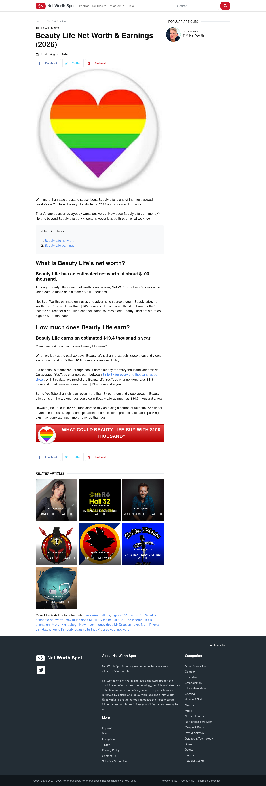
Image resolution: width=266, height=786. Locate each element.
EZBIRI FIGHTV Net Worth (56, 557)
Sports (189, 749)
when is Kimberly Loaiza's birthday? (75, 629)
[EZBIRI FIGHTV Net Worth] (56, 544)
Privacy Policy (110, 750)
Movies (189, 705)
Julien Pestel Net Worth (143, 514)
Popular (84, 6)
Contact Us (109, 756)
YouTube (98, 6)
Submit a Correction (114, 761)
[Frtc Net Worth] (56, 588)
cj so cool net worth (117, 629)
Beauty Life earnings (59, 245)
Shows (189, 744)
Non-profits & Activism (198, 721)
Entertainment (193, 683)
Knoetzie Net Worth (56, 514)
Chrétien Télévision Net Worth (143, 556)
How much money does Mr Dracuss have (109, 624)
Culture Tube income (128, 619)
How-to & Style (194, 699)
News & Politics (194, 716)
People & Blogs (194, 727)
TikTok (131, 6)
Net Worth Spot (60, 5)
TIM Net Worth (193, 35)
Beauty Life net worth (60, 240)
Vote (105, 733)
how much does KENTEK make (88, 619)
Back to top (221, 645)
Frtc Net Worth (57, 602)
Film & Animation (56, 21)
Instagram (115, 6)
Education (191, 677)
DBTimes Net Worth (100, 557)
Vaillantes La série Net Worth (99, 512)
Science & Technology (199, 738)
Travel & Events (194, 760)
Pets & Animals (194, 733)
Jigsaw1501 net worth (127, 615)
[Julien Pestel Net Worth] (143, 500)
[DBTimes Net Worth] (100, 544)
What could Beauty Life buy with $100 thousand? (111, 433)
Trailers (189, 755)
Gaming (190, 694)
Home (39, 21)
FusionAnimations (97, 615)
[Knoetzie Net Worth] (56, 500)
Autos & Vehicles (195, 666)
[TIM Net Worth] (173, 34)
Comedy (190, 671)
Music (188, 710)
